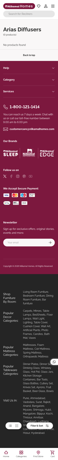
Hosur (26, 432)
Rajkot (46, 402)
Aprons (40, 387)
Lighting (27, 322)
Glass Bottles (31, 383)
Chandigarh (30, 421)
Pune (26, 398)
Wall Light (38, 318)
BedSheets (39, 314)
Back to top (29, 55)
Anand (27, 405)
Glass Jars (47, 371)
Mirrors (37, 310)
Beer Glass (38, 391)
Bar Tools (42, 379)
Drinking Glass (31, 367)
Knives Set (29, 387)
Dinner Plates (30, 364)
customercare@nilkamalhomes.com (32, 129)
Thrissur (27, 417)
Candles (38, 334)
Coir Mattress (42, 348)
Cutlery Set (46, 383)
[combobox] (29, 14)
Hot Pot (35, 371)
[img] (4, 177)
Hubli (48, 409)
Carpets (27, 310)
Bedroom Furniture (34, 295)
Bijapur (41, 413)
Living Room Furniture (35, 291)
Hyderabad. (38, 432)
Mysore (27, 409)
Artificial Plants (31, 330)
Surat (39, 402)
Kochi (49, 413)
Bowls (50, 391)
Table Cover (40, 322)
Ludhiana (43, 421)
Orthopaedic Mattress (35, 356)
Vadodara (28, 402)
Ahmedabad (37, 398)
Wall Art (45, 326)
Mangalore (29, 413)
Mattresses (29, 344)
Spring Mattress (32, 352)
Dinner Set (46, 364)
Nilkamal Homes (27, 266)
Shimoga (38, 409)
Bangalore (38, 405)
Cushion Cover (31, 326)
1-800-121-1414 (25, 106)
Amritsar (38, 417)
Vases (32, 337)
